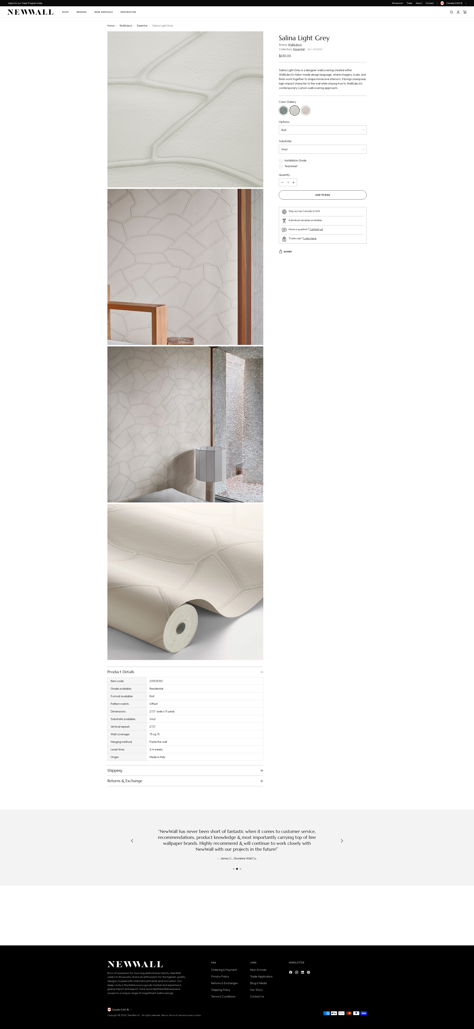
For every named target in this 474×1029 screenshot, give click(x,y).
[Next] (341, 841)
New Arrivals (258, 970)
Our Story (256, 990)
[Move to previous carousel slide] (355, 916)
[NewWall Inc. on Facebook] (291, 972)
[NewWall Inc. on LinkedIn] (303, 972)
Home (110, 25)
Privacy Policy (220, 976)
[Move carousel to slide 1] (233, 869)
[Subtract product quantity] (282, 182)
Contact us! (316, 229)
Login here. (310, 238)
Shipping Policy (220, 990)
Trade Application (261, 976)
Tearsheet (290, 166)
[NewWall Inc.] (30, 12)
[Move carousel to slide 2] (237, 869)
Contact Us (257, 996)
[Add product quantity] (293, 182)
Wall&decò (125, 25)
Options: (284, 122)
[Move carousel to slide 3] (240, 869)
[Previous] (132, 841)
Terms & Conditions (223, 996)
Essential (142, 25)
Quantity (284, 175)
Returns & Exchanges (224, 983)
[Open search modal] (451, 12)
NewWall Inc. (134, 1015)
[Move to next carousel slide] (363, 916)
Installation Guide (295, 160)
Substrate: (285, 141)
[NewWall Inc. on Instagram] (297, 972)
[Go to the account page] (458, 12)
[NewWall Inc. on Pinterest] (309, 972)
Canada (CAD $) (454, 3)
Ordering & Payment (224, 970)
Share (288, 251)
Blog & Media (258, 983)
